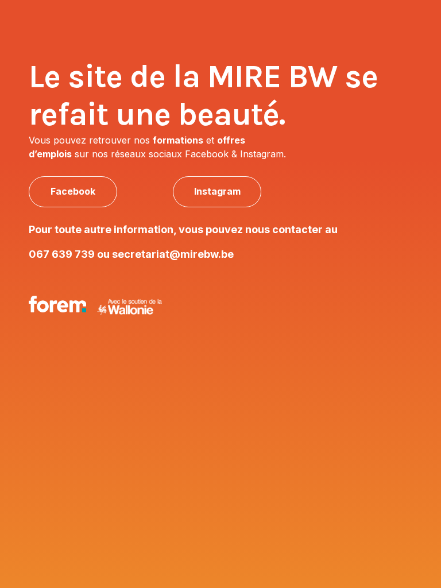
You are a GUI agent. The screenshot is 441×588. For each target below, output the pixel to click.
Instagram (217, 191)
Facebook (73, 191)
